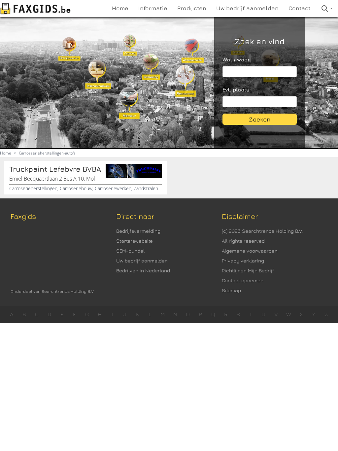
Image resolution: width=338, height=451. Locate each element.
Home (5, 153)
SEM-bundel (130, 251)
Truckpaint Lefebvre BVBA (55, 169)
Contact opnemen (242, 280)
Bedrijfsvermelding (138, 231)
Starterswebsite (134, 241)
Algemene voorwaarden (250, 251)
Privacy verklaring (243, 260)
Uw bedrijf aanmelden (142, 260)
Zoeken (260, 119)
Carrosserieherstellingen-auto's (47, 153)
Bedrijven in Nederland (143, 270)
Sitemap (231, 290)
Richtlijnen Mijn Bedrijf (248, 270)
